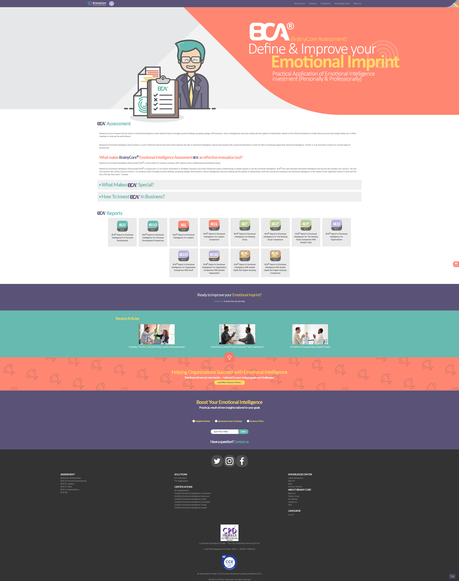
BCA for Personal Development (73, 481)
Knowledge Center (342, 3)
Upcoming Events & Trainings (230, 421)
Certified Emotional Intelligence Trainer (190, 505)
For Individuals (180, 478)
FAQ (290, 505)
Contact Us (218, 301)
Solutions (313, 3)
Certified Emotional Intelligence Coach (190, 499)
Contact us (241, 442)
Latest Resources (295, 478)
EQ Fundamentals (181, 490)
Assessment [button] (299, 3)
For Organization (181, 481)
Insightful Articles (202, 421)
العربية (290, 514)
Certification (326, 3)
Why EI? (291, 481)
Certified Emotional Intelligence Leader (190, 508)
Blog (290, 484)
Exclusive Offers (257, 421)
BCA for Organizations (69, 489)
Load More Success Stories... (229, 382)
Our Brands (292, 499)
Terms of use (293, 496)
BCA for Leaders (67, 484)
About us (292, 493)
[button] (229, 185)
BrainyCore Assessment (70, 478)
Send (243, 431)
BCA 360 (64, 492)
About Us (357, 3)
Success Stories (295, 487)
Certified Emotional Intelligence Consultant (192, 502)
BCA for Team (66, 487)
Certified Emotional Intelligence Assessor (191, 496)
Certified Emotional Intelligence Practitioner (192, 493)
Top (452, 576)
